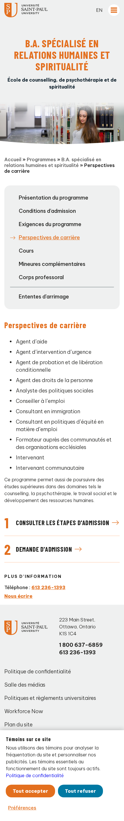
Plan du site (18, 724)
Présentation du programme (53, 197)
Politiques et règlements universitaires (50, 698)
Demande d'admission (44, 549)
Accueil (12, 159)
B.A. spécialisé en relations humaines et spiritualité (52, 162)
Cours (26, 250)
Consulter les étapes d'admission (62, 522)
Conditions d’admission (47, 211)
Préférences (22, 808)
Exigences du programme (50, 224)
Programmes (41, 159)
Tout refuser (80, 791)
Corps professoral (41, 277)
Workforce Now (23, 711)
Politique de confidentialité (37, 671)
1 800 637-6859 (81, 645)
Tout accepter (30, 791)
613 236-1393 (48, 587)
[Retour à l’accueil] (26, 10)
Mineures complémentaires (52, 264)
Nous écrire (18, 596)
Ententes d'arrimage (44, 296)
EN (99, 10)
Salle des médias (24, 684)
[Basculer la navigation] (114, 10)
